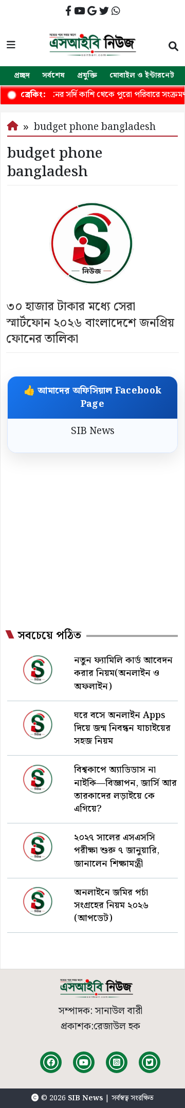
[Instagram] (116, 1062)
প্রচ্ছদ (22, 75)
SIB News (93, 431)
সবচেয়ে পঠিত (49, 636)
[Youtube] (84, 1062)
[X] (149, 1062)
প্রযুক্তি (87, 75)
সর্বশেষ (53, 75)
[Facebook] (51, 1062)
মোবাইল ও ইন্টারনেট (141, 75)
